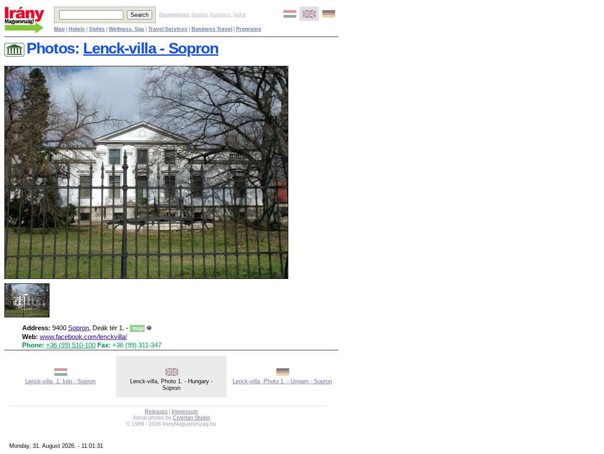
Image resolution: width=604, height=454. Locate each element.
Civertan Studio (191, 418)
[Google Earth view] (149, 328)
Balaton (199, 14)
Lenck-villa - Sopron (150, 48)
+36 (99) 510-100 (71, 345)
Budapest (220, 14)
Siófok (239, 14)
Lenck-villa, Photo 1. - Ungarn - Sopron (282, 381)
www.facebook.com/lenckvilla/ (83, 336)
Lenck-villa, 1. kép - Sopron (60, 381)
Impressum (185, 411)
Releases (156, 411)
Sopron (78, 328)
